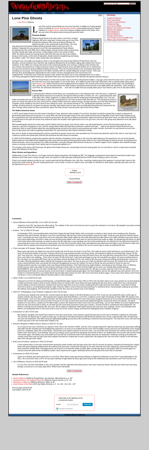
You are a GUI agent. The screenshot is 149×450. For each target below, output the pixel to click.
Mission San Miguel (114, 30)
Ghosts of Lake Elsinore (116, 22)
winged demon (53, 30)
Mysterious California (21, 382)
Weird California (19, 378)
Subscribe (87, 404)
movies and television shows (65, 28)
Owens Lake (41, 84)
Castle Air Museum (114, 18)
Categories (15, 13)
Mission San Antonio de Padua (119, 28)
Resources (59, 13)
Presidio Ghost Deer (115, 36)
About (49, 13)
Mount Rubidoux (113, 34)
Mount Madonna (113, 32)
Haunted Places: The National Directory (28, 380)
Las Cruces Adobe (114, 26)
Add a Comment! (74, 182)
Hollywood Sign (113, 24)
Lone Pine (22, 22)
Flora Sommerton (113, 20)
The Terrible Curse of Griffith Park (120, 38)
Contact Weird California (74, 415)
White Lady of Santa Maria (117, 40)
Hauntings (111, 15)
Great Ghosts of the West (22, 384)
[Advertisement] (122, 57)
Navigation (38, 13)
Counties (27, 13)
